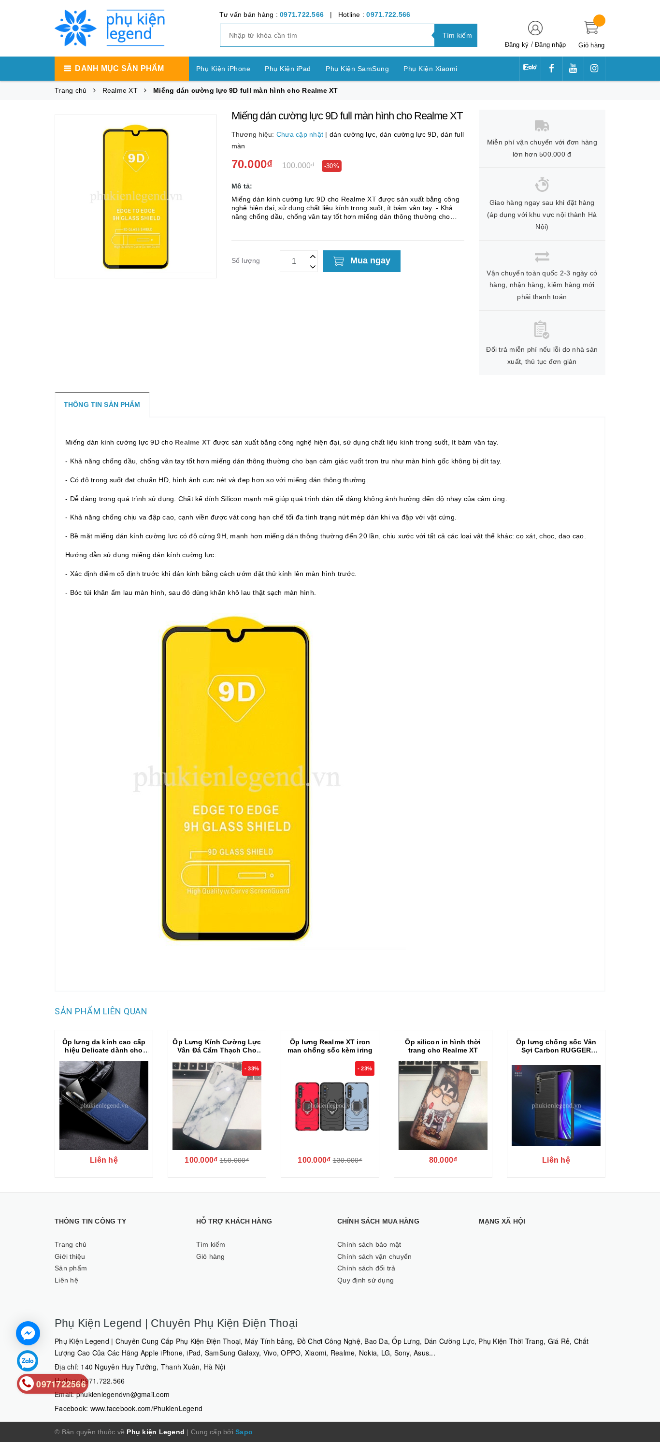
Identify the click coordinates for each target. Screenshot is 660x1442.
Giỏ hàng (210, 1256)
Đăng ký (517, 44)
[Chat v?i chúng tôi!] (28, 1333)
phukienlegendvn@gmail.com (123, 1394)
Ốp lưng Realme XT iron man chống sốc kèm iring (330, 1046)
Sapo (244, 1432)
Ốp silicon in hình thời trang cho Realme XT (443, 1046)
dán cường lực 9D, (410, 134)
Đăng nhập (550, 44)
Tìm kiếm (211, 1244)
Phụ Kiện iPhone (223, 68)
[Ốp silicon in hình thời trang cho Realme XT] (443, 1105)
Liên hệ (66, 1280)
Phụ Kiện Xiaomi (430, 68)
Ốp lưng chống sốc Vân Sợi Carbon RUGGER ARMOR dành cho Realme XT (556, 1054)
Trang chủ (70, 1244)
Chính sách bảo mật (369, 1244)
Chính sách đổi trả (366, 1268)
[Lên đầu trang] (643, 711)
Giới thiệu (70, 1256)
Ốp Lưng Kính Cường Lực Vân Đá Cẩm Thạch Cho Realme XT (216, 1050)
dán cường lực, (355, 134)
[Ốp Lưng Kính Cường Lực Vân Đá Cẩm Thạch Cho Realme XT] (216, 1105)
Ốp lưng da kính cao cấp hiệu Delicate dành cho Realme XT (103, 1050)
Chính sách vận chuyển (374, 1256)
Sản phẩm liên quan (101, 1011)
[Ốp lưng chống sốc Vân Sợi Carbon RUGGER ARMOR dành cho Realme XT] (556, 1105)
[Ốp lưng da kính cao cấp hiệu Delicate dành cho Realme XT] (103, 1105)
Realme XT (193, 442)
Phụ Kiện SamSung (357, 68)
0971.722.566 (302, 14)
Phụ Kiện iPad (288, 68)
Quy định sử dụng (365, 1280)
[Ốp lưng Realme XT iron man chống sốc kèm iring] (330, 1105)
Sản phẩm (71, 1268)
